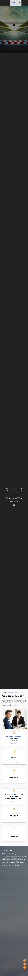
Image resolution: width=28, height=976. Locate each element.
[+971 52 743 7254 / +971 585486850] (24, 960)
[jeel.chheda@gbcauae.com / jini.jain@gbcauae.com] (24, 964)
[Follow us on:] (24, 967)
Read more (13, 743)
